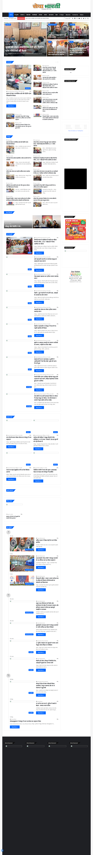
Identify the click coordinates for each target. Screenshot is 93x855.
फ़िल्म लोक (28, 14)
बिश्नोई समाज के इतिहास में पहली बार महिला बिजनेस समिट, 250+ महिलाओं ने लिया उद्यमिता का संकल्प (50, 85)
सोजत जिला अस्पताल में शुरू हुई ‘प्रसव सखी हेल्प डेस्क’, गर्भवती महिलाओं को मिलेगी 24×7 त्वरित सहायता (44, 18)
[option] (46, 39)
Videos (81, 14)
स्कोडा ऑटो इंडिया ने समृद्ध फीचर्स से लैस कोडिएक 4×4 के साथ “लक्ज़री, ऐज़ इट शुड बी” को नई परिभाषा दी (45, 439)
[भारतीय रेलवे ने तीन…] (47, 221)
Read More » (11, 106)
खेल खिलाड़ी (9, 212)
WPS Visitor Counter (77, 281)
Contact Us (75, 14)
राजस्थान (22, 14)
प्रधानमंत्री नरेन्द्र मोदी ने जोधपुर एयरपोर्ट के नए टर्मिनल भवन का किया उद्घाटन (57, 52)
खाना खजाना (51, 14)
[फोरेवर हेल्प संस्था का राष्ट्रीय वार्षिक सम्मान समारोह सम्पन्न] (25, 39)
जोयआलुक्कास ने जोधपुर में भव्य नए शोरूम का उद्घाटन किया (25, 721)
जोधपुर (7, 24)
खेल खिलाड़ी (34, 14)
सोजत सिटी (51, 24)
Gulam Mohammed (39, 237)
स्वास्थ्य (45, 14)
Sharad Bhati (37, 467)
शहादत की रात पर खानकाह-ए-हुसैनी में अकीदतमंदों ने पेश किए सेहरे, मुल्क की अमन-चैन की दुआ (45, 361)
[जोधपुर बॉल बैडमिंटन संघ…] (18, 221)
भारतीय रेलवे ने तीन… (40, 226)
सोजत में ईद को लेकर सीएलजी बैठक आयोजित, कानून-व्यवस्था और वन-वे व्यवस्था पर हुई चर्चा (45, 686)
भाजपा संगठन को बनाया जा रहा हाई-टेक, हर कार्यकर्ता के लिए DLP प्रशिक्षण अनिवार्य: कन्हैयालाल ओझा (50, 101)
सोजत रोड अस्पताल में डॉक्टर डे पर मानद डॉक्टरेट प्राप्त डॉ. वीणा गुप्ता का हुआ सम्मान (23, 126)
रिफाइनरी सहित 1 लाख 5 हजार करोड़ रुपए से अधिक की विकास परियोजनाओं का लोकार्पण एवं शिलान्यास (50, 117)
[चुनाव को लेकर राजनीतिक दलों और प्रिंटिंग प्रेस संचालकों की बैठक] (10, 149)
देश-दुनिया (16, 14)
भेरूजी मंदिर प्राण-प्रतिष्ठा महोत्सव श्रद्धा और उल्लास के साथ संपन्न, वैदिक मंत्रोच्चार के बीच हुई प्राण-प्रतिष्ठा (46, 379)
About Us (68, 14)
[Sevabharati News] (46, 6)
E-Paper (62, 14)
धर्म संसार (40, 14)
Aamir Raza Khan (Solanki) (12, 91)
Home (11, 14)
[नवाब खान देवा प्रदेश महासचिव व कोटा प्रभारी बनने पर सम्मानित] (37, 77)
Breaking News (52, 41)
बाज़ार (57, 14)
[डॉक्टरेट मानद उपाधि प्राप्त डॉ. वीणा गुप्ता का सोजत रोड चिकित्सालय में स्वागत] (78, 30)
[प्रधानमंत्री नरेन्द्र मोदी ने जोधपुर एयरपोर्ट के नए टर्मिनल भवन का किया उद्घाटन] (57, 47)
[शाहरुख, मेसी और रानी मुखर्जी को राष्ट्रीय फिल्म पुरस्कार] (14, 508)
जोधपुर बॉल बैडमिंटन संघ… (13, 226)
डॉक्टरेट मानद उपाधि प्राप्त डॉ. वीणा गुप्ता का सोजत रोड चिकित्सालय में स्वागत (78, 35)
